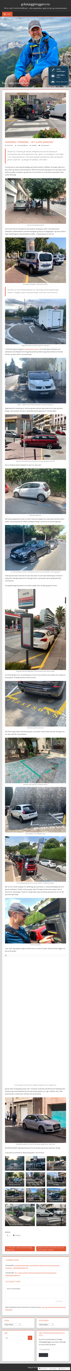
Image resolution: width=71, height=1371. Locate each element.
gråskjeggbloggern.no (35, 4)
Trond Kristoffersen (22, 145)
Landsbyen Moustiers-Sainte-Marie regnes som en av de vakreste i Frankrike (50, 1249)
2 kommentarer (45, 145)
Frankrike (34, 145)
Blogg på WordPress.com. (35, 1367)
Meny (9, 14)
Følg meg (43, 1355)
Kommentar (59, 1301)
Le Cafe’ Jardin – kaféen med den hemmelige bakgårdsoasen (18, 1249)
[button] (14, 1163)
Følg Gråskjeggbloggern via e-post (52, 1334)
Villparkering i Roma (32, 349)
